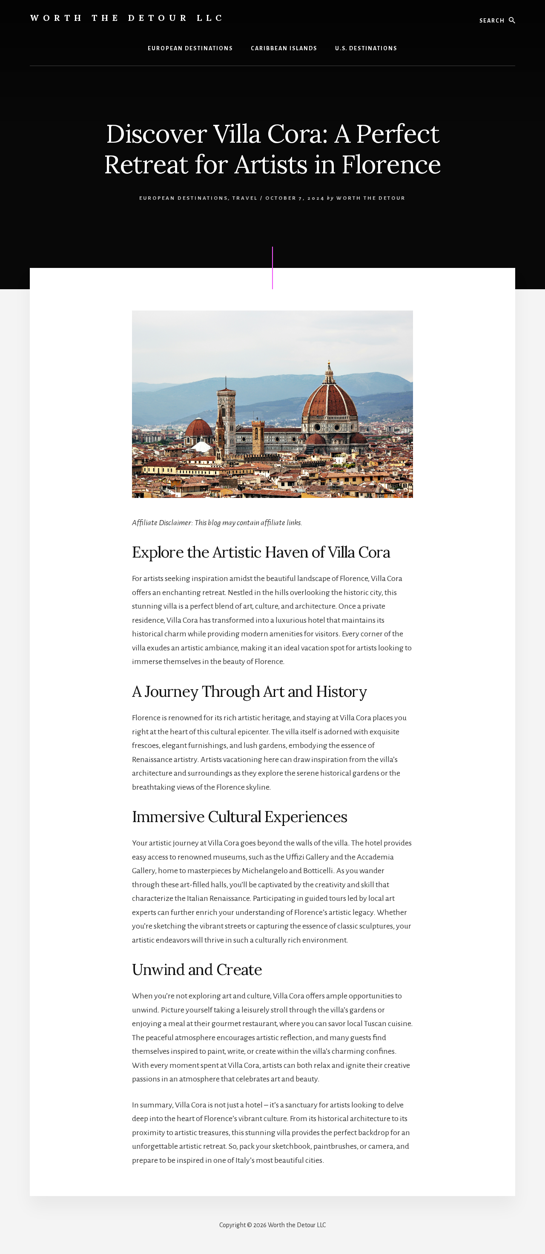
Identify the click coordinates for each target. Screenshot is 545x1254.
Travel (245, 198)
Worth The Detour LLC (128, 17)
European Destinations (183, 198)
